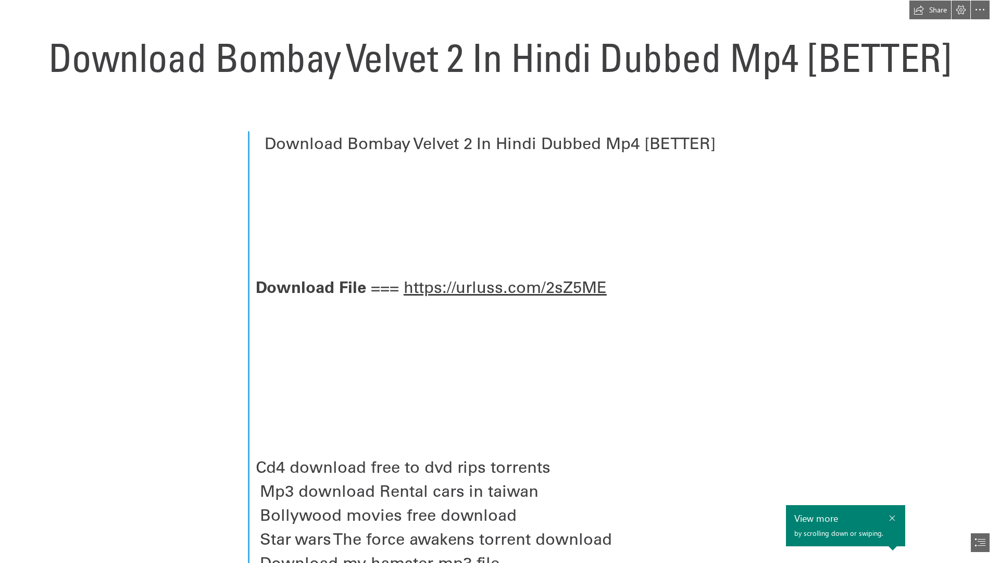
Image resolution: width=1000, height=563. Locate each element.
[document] (500, 281)
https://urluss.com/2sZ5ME (505, 287)
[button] (930, 10)
